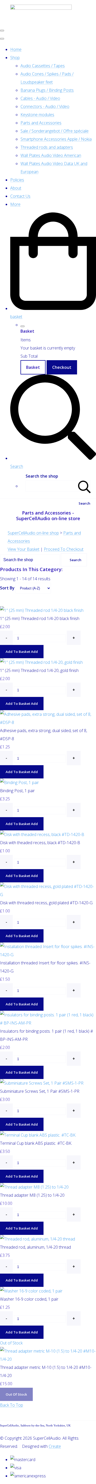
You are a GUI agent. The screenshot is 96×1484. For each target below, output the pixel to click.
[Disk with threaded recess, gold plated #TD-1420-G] (48, 894)
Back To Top (11, 1405)
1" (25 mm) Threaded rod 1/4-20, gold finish (39, 670)
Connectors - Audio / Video (44, 106)
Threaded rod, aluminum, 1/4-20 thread (35, 1247)
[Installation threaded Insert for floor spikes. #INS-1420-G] (48, 954)
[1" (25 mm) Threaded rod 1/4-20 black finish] (41, 610)
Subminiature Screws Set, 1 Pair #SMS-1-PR (39, 1091)
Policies (17, 180)
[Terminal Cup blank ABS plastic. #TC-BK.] (38, 1135)
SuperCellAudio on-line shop (33, 533)
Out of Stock (11, 1343)
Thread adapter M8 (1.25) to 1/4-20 (32, 1195)
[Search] (84, 486)
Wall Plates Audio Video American (50, 155)
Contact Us (20, 196)
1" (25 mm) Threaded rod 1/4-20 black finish (39, 618)
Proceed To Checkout (63, 549)
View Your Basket (23, 549)
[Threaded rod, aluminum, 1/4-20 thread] (37, 1239)
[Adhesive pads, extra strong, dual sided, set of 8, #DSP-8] (48, 722)
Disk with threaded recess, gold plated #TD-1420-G (46, 903)
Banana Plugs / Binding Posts (47, 90)
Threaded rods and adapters (46, 147)
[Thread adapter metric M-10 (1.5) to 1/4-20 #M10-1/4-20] (48, 1359)
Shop (15, 57)
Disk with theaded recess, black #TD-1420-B (40, 842)
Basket (33, 367)
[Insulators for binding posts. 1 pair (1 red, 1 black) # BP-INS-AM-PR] (48, 1023)
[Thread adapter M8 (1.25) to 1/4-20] (34, 1187)
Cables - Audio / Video (40, 98)
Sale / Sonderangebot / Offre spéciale (54, 131)
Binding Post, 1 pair (17, 790)
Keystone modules (37, 114)
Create (55, 1446)
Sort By (7, 588)
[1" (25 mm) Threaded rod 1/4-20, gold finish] (41, 662)
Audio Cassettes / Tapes (42, 66)
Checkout (61, 367)
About (15, 188)
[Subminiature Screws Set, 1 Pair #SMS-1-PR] (41, 1083)
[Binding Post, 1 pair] (19, 782)
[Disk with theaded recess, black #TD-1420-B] (42, 834)
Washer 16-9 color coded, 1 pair (29, 1299)
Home (16, 49)
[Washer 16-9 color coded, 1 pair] (31, 1291)
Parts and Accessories (40, 123)
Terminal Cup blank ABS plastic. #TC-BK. (36, 1143)
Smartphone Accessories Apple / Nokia (56, 139)
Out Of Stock (16, 1394)
